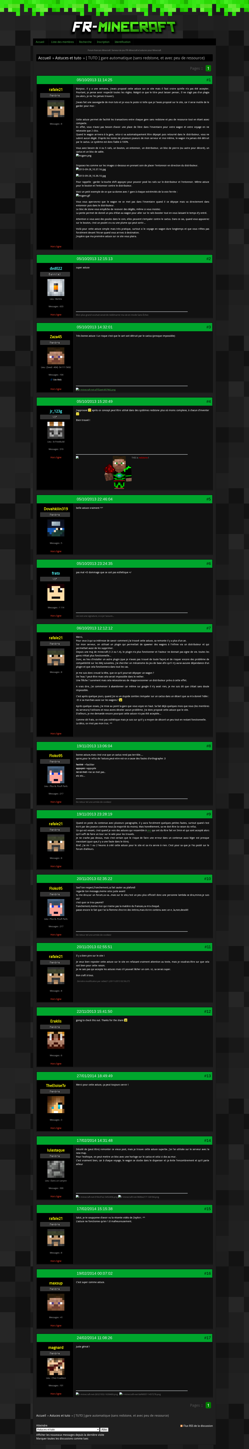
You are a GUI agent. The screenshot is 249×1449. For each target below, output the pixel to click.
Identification (122, 42)
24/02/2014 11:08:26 (94, 1338)
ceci (149, 830)
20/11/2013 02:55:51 (94, 947)
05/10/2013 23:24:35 (95, 563)
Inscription (103, 42)
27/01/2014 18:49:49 (95, 1076)
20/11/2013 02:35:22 (94, 878)
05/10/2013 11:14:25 (94, 80)
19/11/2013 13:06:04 (94, 746)
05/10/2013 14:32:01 (95, 327)
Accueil (40, 42)
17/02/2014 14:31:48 (95, 1140)
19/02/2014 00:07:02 (95, 1273)
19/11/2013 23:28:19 (94, 814)
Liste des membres (62, 42)
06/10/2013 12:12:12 (95, 628)
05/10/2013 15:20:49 (95, 401)
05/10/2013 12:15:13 (95, 259)
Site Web (57, 379)
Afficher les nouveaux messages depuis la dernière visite (70, 1435)
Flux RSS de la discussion (198, 1426)
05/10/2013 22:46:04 (95, 499)
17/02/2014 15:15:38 (95, 1209)
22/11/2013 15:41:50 (94, 1011)
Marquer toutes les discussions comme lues (62, 1438)
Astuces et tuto (68, 58)
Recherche (85, 42)
